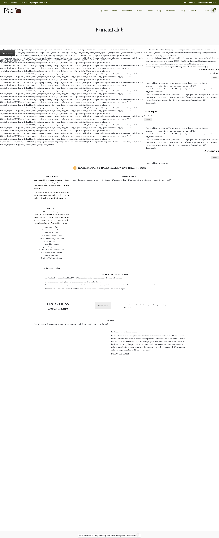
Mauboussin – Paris (52, 227)
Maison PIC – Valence (51, 244)
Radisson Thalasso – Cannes (51, 258)
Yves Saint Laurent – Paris (51, 230)
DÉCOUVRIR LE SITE (120, 354)
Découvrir (215, 77)
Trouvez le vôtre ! (7, 53)
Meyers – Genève (51, 255)
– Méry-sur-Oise (58, 249)
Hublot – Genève (51, 232)
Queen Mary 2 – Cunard (51, 247)
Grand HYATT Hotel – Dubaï (51, 235)
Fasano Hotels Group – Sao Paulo (51, 238)
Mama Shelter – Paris (51, 241)
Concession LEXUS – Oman (51, 252)
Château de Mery (45, 249)
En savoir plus (103, 305)
